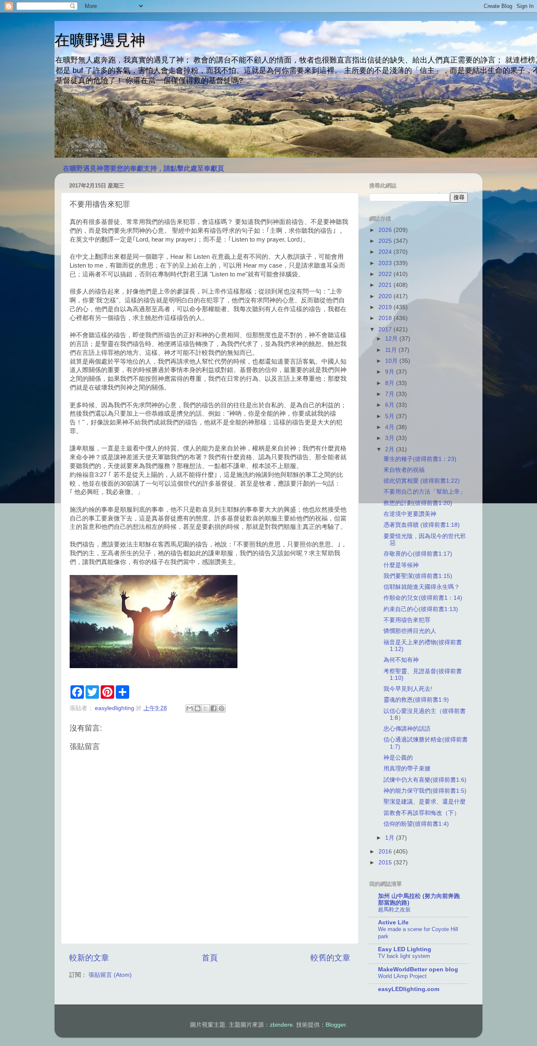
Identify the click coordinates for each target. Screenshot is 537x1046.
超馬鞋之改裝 (394, 909)
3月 (390, 438)
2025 (386, 241)
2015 (386, 862)
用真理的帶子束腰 (406, 768)
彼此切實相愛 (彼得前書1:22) (421, 481)
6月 (390, 405)
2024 (386, 252)
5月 (390, 416)
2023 (386, 263)
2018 (386, 318)
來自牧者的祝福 (404, 470)
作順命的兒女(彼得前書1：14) (422, 598)
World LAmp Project (402, 976)
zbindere (281, 1025)
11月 (392, 350)
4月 (390, 427)
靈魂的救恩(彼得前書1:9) (416, 700)
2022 (386, 274)
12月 (392, 339)
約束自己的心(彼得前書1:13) (420, 609)
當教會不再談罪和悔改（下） (421, 813)
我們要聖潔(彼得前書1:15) (417, 576)
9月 (390, 372)
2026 (386, 230)
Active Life (393, 922)
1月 (390, 838)
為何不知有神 (401, 660)
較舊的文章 (330, 957)
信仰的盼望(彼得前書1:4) (416, 824)
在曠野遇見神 (100, 40)
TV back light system (404, 956)
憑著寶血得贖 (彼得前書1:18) (421, 525)
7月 (390, 394)
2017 (386, 329)
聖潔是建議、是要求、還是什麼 (424, 802)
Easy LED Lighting (404, 949)
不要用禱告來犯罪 (406, 620)
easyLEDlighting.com (408, 989)
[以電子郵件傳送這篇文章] (189, 708)
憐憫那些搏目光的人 (409, 631)
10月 (392, 361)
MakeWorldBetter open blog (418, 969)
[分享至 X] (205, 708)
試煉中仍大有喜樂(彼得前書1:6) (425, 780)
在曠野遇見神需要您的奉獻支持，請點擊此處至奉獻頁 (143, 168)
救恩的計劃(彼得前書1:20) (417, 503)
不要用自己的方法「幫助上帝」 (424, 492)
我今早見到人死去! (407, 689)
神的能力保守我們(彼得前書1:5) (425, 791)
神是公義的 (398, 758)
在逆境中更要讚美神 (409, 514)
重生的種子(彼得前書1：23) (419, 459)
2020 (386, 296)
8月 (390, 383)
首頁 (210, 957)
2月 (390, 449)
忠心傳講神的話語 (406, 729)
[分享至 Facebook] (213, 708)
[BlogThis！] (197, 708)
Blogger (336, 1025)
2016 (386, 851)
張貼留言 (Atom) (110, 975)
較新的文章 (89, 957)
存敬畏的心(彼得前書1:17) (417, 554)
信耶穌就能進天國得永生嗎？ (421, 587)
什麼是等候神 (401, 565)
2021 (386, 285)
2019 (386, 307)
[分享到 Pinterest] (221, 708)
